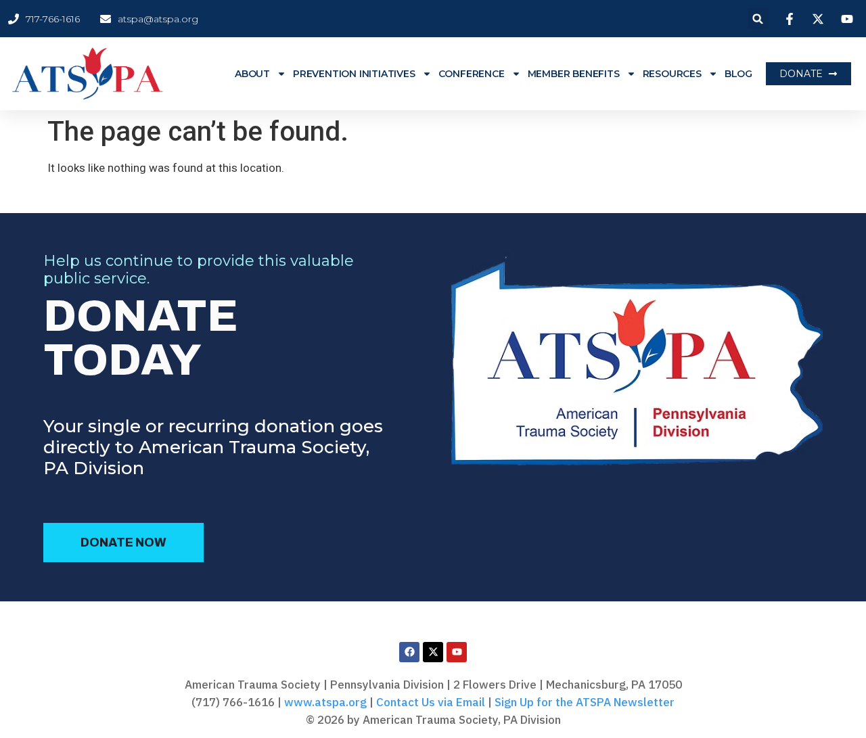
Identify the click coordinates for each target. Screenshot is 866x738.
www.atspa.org (325, 702)
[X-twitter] (433, 652)
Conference (471, 74)
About (252, 74)
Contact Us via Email (430, 702)
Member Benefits (574, 74)
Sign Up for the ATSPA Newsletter (585, 702)
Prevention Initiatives (354, 74)
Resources (672, 74)
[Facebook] (409, 652)
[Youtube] (457, 652)
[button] (758, 18)
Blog (738, 74)
